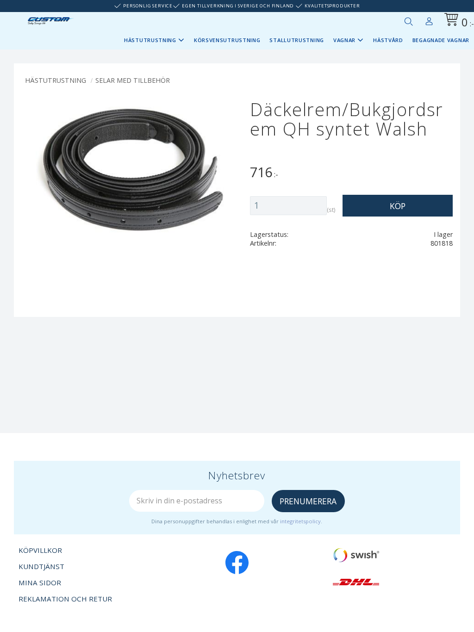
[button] (408, 21)
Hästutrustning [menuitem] (150, 40)
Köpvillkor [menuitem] (40, 550)
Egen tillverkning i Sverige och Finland (238, 6)
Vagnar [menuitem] (344, 40)
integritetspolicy (300, 521)
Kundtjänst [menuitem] (41, 566)
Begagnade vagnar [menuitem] (440, 40)
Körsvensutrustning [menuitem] (227, 40)
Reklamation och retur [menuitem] (65, 598)
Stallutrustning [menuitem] (296, 40)
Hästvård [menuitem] (388, 40)
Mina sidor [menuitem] (429, 19)
